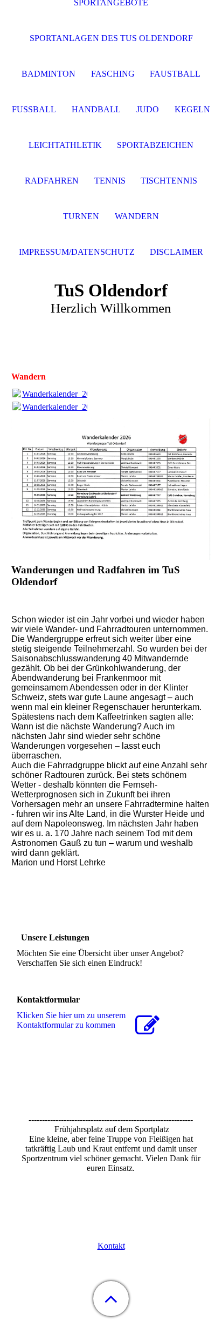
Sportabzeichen (155, 145)
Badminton (48, 73)
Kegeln (192, 109)
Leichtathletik (65, 145)
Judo (147, 109)
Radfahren (52, 180)
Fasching (113, 73)
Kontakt (111, 1245)
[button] (111, 1298)
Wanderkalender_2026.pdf (67, 393)
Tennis (110, 180)
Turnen (81, 216)
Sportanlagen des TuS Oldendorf (111, 38)
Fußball (34, 109)
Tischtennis (169, 180)
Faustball (175, 73)
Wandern (137, 216)
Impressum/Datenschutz (77, 251)
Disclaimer (176, 251)
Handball (96, 109)
